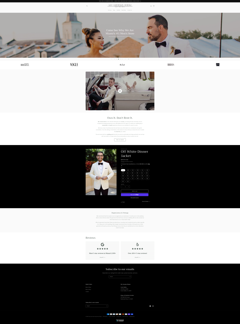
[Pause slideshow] (128, 59)
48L (142, 175)
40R (138, 170)
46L (128, 175)
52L (133, 178)
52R (128, 178)
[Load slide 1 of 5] (115, 59)
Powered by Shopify (98, 316)
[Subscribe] (129, 276)
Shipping (122, 161)
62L (128, 181)
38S (123, 170)
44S (132, 173)
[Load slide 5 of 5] (122, 59)
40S (133, 170)
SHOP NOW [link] (120, 40)
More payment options (135, 197)
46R (123, 175)
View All (102, 257)
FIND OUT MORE (120, 139)
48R (137, 175)
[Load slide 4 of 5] (120, 59)
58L (147, 178)
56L (142, 178)
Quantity (122, 184)
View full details (145, 201)
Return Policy (88, 287)
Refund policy (105, 316)
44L (142, 173)
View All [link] (137, 257)
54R (137, 178)
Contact (87, 291)
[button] (87, 6)
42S (147, 170)
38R (128, 170)
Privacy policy (118, 316)
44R (137, 173)
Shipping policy (132, 316)
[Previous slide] (111, 59)
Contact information (112, 316)
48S (133, 175)
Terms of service (125, 316)
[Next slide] (125, 59)
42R (123, 173)
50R (147, 175)
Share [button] (123, 202)
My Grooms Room (92, 316)
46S (147, 173)
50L (123, 178)
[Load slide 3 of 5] (118, 59)
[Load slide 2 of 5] (117, 59)
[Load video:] (120, 91)
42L (128, 173)
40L (142, 170)
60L (123, 181)
